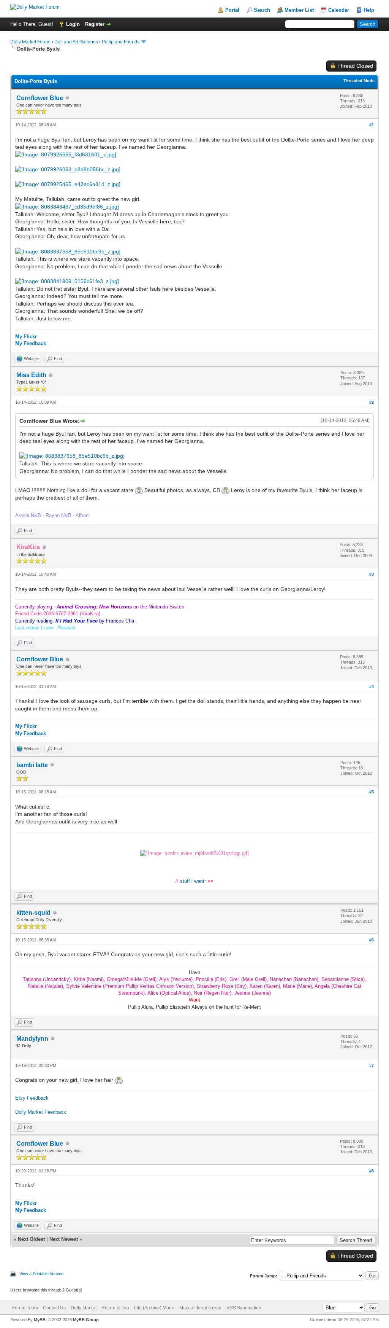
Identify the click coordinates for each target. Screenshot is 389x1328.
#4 (371, 686)
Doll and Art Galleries (76, 42)
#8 (371, 1171)
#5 (371, 792)
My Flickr (26, 336)
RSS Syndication (243, 1307)
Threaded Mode (359, 80)
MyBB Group (86, 1319)
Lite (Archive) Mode (154, 1307)
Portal (232, 10)
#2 (371, 402)
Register (94, 24)
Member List (299, 10)
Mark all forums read (200, 1307)
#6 (371, 940)
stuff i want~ (193, 881)
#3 (371, 574)
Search (262, 10)
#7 (371, 1065)
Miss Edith (31, 375)
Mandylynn (32, 1038)
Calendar (338, 10)
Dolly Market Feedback (40, 1112)
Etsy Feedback (32, 1098)
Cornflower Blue (39, 98)
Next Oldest (31, 1239)
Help (369, 10)
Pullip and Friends (121, 42)
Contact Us (54, 1307)
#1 (371, 125)
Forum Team (25, 1307)
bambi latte (32, 765)
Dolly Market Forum (30, 42)
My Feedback (30, 343)
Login (73, 24)
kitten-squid (33, 912)
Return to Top (115, 1307)
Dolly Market (83, 1307)
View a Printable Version (41, 1273)
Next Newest (63, 1239)
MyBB (40, 1319)
